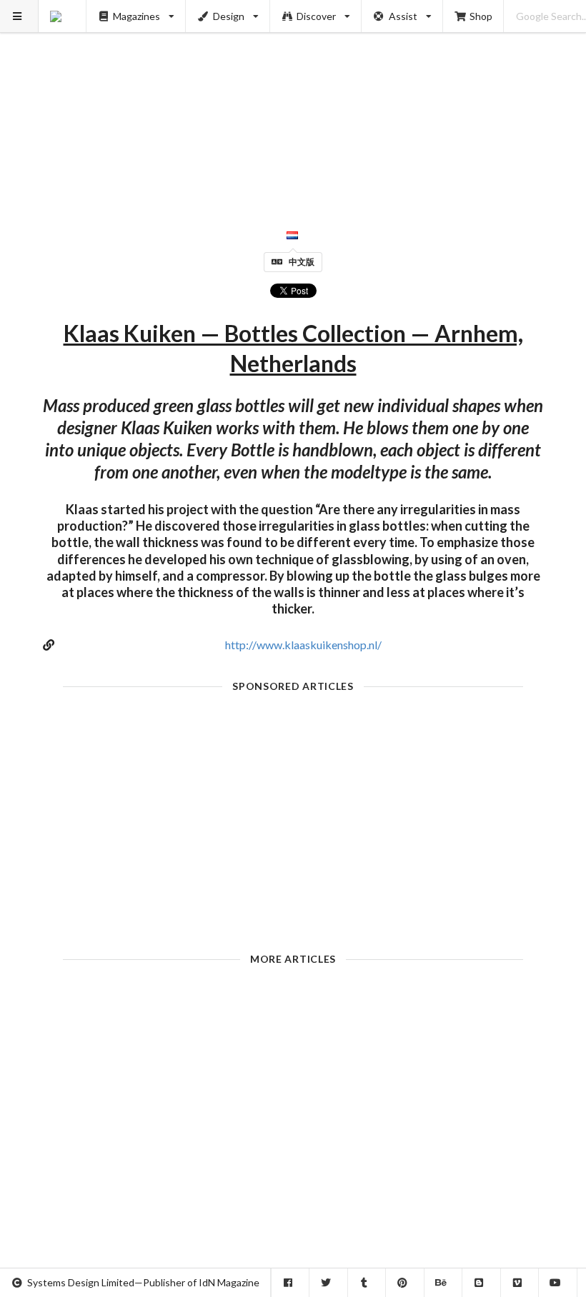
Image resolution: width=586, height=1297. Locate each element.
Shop (481, 16)
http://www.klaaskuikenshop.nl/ (303, 644)
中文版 (301, 261)
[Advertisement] (293, 100)
